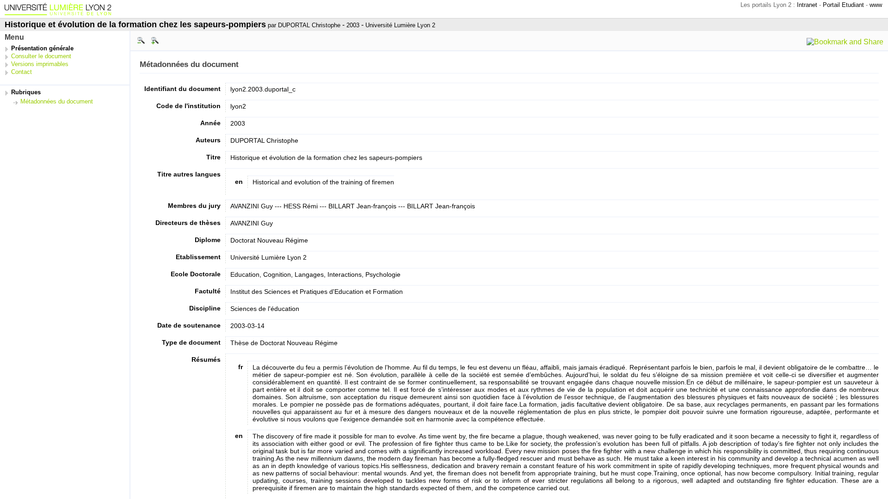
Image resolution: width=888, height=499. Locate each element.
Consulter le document (41, 56)
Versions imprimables (39, 64)
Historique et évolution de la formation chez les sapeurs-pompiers (135, 24)
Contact (21, 71)
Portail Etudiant (843, 4)
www (876, 4)
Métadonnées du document (56, 101)
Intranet (807, 4)
